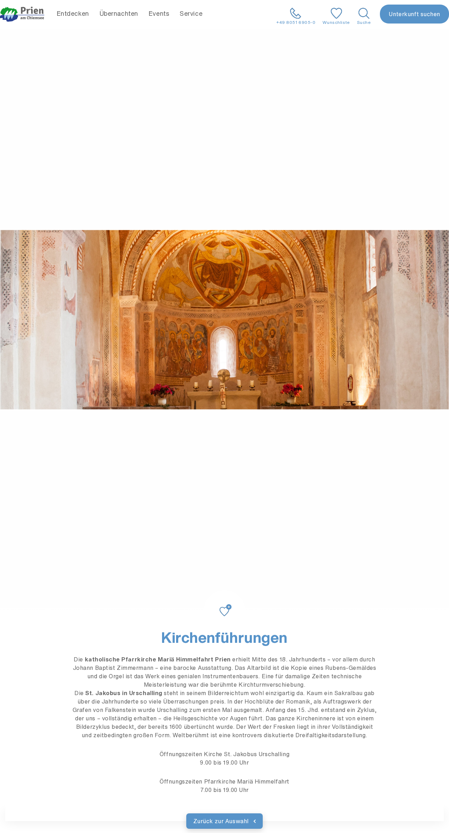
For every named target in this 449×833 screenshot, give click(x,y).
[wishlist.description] (224, 603)
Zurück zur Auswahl (221, 821)
